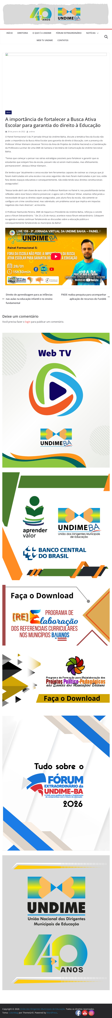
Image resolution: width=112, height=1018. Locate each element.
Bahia (8, 112)
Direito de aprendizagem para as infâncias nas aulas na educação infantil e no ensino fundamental (29, 299)
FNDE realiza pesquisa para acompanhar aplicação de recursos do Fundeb (83, 296)
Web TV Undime (45, 40)
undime (32, 131)
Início (9, 33)
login (27, 321)
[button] (97, 33)
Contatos (62, 40)
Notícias (91, 33)
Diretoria (22, 33)
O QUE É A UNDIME (42, 33)
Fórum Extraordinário (69, 33)
